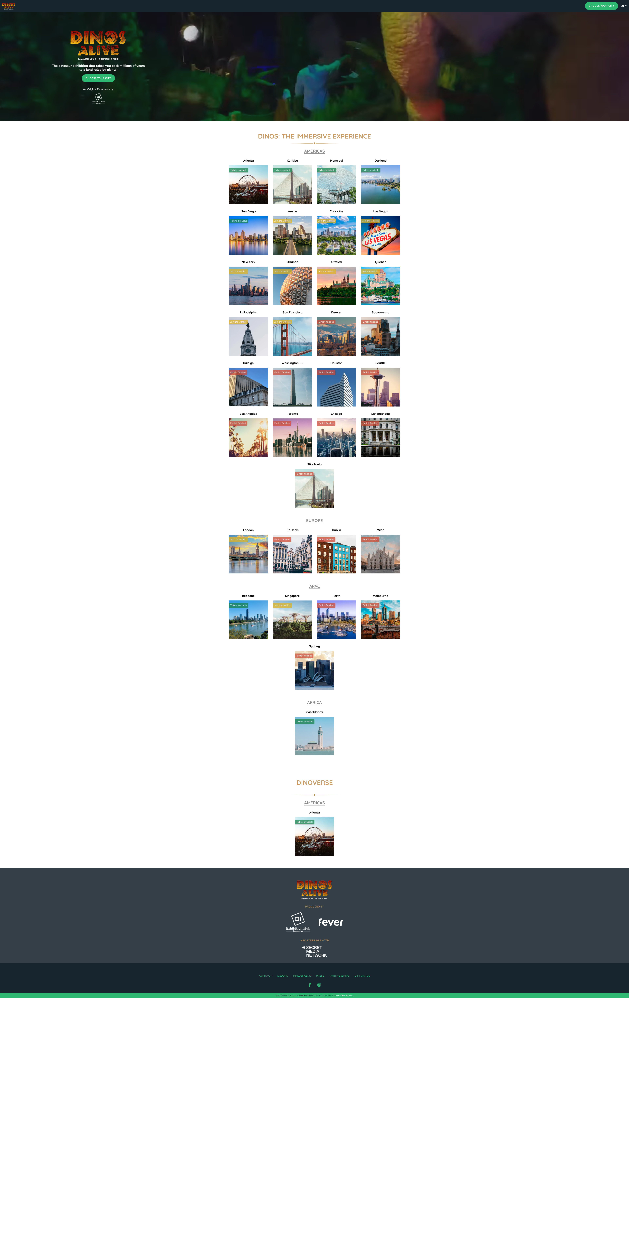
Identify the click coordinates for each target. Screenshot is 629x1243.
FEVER (339, 995)
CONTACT (265, 976)
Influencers (302, 976)
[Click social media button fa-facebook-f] (310, 986)
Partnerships (339, 976)
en (622, 5)
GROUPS (282, 976)
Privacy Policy (347, 995)
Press (320, 976)
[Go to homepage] (16, 6)
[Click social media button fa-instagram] (319, 986)
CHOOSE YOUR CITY (601, 5)
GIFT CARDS (362, 976)
